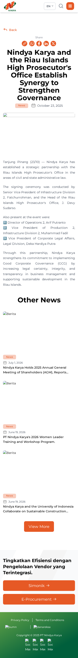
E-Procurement (36, 599)
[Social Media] (27, 645)
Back (13, 30)
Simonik (37, 585)
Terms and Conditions (50, 620)
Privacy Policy (20, 620)
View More (39, 526)
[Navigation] (70, 6)
